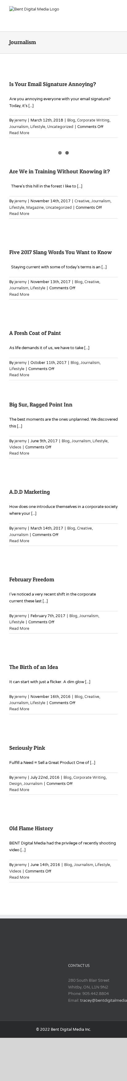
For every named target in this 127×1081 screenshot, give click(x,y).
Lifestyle (37, 127)
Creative (82, 201)
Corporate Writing (93, 120)
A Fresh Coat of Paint (35, 333)
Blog (71, 120)
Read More (19, 133)
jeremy (20, 120)
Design (15, 784)
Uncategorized (60, 127)
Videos (15, 447)
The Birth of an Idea (33, 667)
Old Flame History (31, 828)
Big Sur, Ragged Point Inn (40, 404)
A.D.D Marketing (29, 492)
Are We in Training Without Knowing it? (59, 171)
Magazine (35, 207)
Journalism (18, 127)
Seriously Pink (27, 748)
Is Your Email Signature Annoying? (52, 84)
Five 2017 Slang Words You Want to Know (60, 252)
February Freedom (31, 579)
